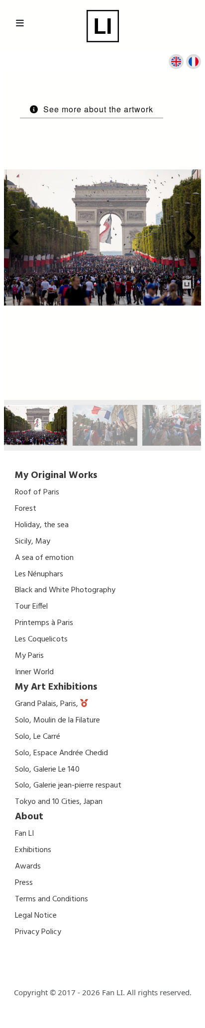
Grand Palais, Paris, (47, 704)
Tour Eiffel (31, 606)
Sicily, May (32, 541)
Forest (25, 508)
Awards (28, 866)
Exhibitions (33, 850)
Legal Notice (36, 915)
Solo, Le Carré (37, 736)
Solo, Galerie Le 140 (47, 769)
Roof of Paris (37, 492)
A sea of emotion (44, 558)
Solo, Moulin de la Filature (57, 720)
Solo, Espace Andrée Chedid (61, 753)
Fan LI (24, 833)
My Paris (29, 655)
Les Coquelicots (41, 639)
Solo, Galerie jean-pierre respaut (68, 785)
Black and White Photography (65, 590)
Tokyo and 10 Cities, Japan (58, 801)
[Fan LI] (103, 26)
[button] (14, 237)
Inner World (34, 672)
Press (24, 882)
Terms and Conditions (51, 899)
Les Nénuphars (39, 574)
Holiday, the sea (42, 525)
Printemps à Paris (44, 623)
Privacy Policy (38, 932)
